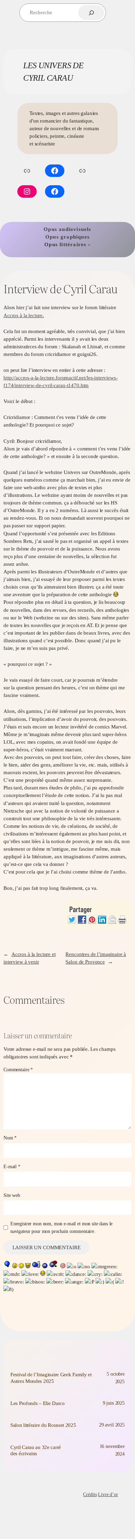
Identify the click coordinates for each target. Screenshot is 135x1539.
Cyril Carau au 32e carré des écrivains (35, 1450)
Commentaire (18, 1069)
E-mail (11, 1166)
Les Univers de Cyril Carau (41, 1494)
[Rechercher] (91, 12)
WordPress (21, 1510)
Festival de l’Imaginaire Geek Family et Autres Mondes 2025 (51, 1378)
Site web (11, 1195)
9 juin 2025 (114, 1403)
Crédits (90, 1494)
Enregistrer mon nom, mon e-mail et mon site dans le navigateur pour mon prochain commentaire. (61, 1227)
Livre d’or (108, 1494)
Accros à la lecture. (23, 315)
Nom (10, 1137)
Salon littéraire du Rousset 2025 (43, 1425)
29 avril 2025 (112, 1425)
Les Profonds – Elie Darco (37, 1403)
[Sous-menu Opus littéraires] (89, 244)
